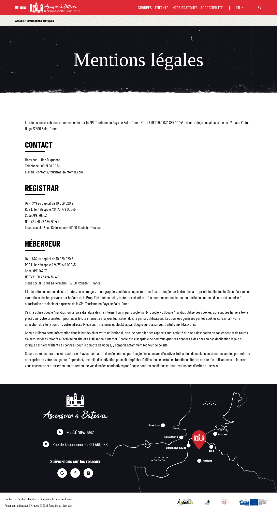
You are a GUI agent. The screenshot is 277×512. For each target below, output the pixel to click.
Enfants (161, 7)
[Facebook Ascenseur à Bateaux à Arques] (75, 473)
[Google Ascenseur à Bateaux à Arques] (62, 473)
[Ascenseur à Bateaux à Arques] (55, 7)
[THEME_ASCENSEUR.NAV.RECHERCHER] (260, 7)
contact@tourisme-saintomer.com (59, 171)
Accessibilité (212, 7)
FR (238, 7)
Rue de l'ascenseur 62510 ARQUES (80, 444)
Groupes (145, 7)
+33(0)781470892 (80, 432)
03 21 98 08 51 (50, 165)
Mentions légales (27, 499)
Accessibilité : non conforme (56, 499)
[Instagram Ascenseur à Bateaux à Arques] (88, 473)
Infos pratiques (185, 7)
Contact (9, 499)
